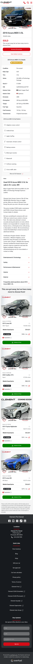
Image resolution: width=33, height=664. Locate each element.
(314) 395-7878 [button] (18, 537)
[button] (24, 2)
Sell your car (16, 563)
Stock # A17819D (6, 424)
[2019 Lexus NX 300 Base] (16, 462)
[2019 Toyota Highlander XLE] (16, 410)
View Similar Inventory (16, 54)
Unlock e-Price (17, 342)
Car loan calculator (16, 572)
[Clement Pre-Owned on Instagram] (16, 521)
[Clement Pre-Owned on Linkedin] (24, 521)
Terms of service (16, 582)
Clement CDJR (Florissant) (15, 596)
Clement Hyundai (15, 601)
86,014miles (27, 429)
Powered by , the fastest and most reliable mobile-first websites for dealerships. (16, 656)
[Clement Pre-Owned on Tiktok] (20, 521)
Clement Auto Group (15, 610)
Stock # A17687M (6, 476)
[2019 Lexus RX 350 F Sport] (16, 307)
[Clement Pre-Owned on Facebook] (9, 521)
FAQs (16, 558)
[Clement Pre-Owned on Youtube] (13, 521)
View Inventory (16, 549)
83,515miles (27, 480)
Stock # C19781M (6, 321)
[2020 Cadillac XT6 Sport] (16, 359)
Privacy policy (16, 577)
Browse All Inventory (16, 49)
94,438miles (27, 326)
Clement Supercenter (15, 605)
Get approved (16, 568)
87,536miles (27, 377)
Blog (16, 553)
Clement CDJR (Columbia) (15, 591)
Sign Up (17, 644)
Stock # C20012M (6, 372)
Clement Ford (15, 586)
